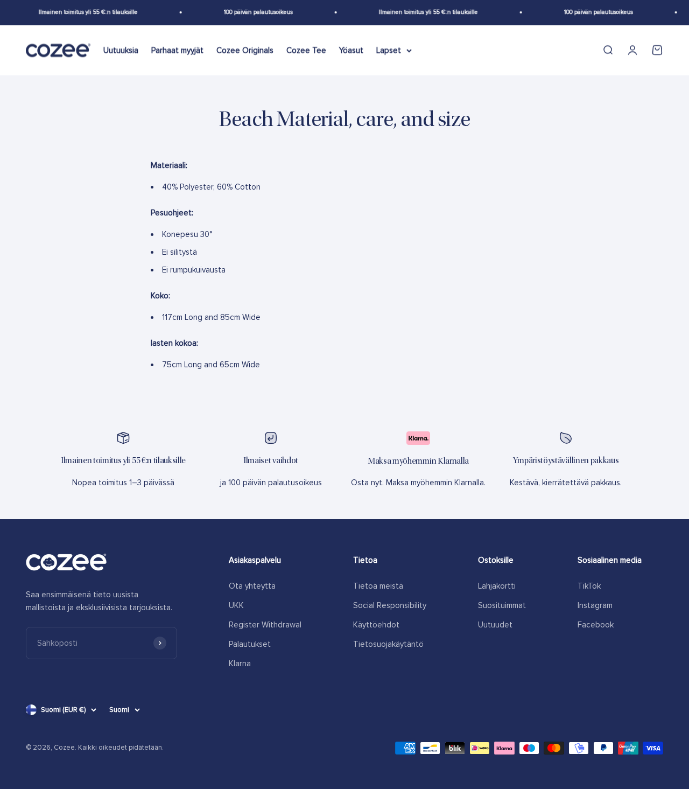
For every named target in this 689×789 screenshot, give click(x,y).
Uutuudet (495, 625)
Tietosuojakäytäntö (388, 644)
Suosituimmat (502, 605)
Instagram (595, 605)
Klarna (240, 663)
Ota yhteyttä (252, 586)
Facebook (596, 625)
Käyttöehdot (376, 625)
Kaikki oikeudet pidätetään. (121, 747)
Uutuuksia (120, 50)
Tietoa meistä (378, 586)
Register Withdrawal (265, 625)
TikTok (589, 586)
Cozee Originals (244, 50)
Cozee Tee (306, 50)
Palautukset (250, 644)
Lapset (388, 50)
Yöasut (351, 50)
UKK (236, 605)
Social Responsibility (389, 605)
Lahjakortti (497, 586)
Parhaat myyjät (177, 50)
